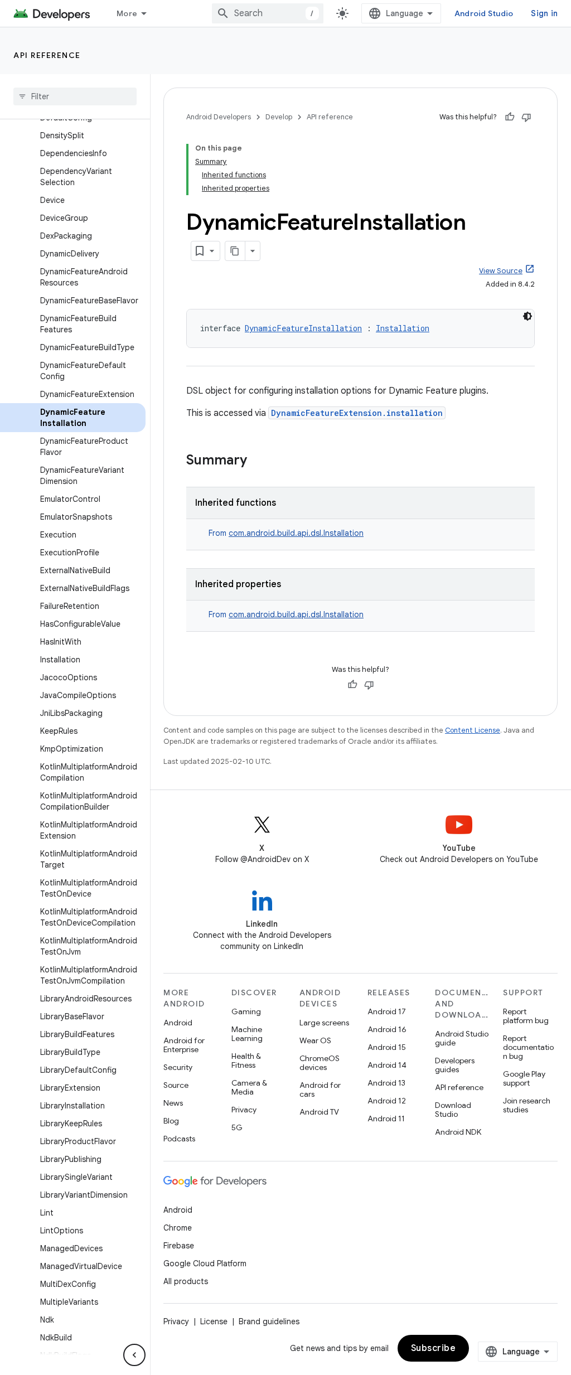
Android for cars (320, 1089)
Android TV (319, 1112)
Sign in (544, 13)
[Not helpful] (526, 117)
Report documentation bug (528, 1047)
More (127, 13)
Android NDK (458, 1132)
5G (237, 1127)
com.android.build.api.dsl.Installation (296, 533)
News (173, 1103)
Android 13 (386, 1083)
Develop (278, 117)
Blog (171, 1121)
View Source (500, 270)
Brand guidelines (269, 1321)
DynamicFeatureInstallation (303, 328)
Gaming (246, 1011)
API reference (47, 55)
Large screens (324, 1023)
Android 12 (386, 1101)
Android (177, 1023)
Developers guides (455, 1065)
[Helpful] (509, 117)
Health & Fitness (246, 1060)
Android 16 (387, 1029)
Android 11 (386, 1118)
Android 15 (386, 1047)
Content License (472, 730)
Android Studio (484, 13)
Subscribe (433, 1348)
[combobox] (267, 13)
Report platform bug (526, 1015)
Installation (402, 328)
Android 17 (386, 1011)
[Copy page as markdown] (235, 250)
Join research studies (526, 1105)
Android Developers (218, 117)
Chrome (177, 1228)
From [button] (286, 533)
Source (175, 1085)
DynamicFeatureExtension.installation (357, 413)
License (214, 1321)
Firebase (178, 1246)
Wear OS (315, 1040)
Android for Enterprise (184, 1044)
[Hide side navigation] (134, 1355)
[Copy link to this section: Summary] (258, 461)
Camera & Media (249, 1087)
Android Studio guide (461, 1038)
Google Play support (524, 1078)
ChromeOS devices (319, 1062)
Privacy (244, 1110)
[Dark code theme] (527, 316)
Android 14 (387, 1065)
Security (177, 1067)
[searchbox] (75, 96)
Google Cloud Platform (204, 1263)
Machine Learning (247, 1033)
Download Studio (453, 1109)
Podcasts (179, 1139)
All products (185, 1281)
